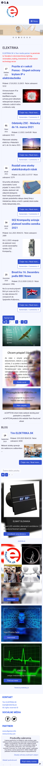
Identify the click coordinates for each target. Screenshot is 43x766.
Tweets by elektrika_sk (21, 688)
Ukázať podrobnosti (10, 760)
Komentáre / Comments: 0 (29, 117)
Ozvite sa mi (21, 382)
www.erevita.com (8, 734)
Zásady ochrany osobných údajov (26, 755)
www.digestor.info (9, 731)
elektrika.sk (21, 541)
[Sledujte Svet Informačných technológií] (21, 35)
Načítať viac (8, 318)
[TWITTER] (14, 721)
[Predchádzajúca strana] (4, 322)
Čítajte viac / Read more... (29, 112)
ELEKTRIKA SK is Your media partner (16, 53)
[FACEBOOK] (8, 721)
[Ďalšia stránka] (25, 322)
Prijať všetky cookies (29, 761)
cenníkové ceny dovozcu (16, 534)
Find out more (12, 680)
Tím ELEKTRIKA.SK (9, 702)
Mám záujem (21, 405)
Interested (11, 599)
